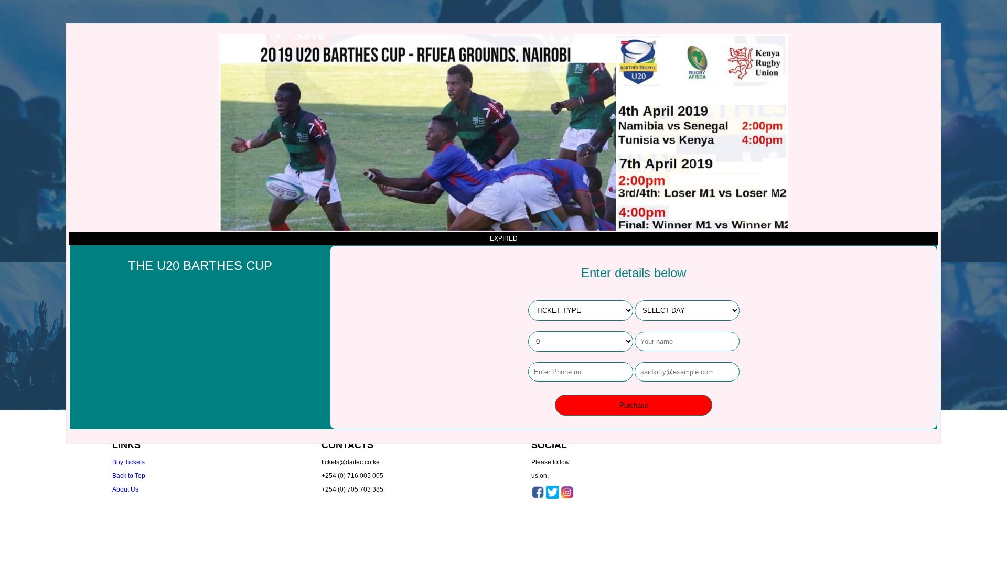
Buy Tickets (128, 462)
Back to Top (128, 476)
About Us (125, 489)
